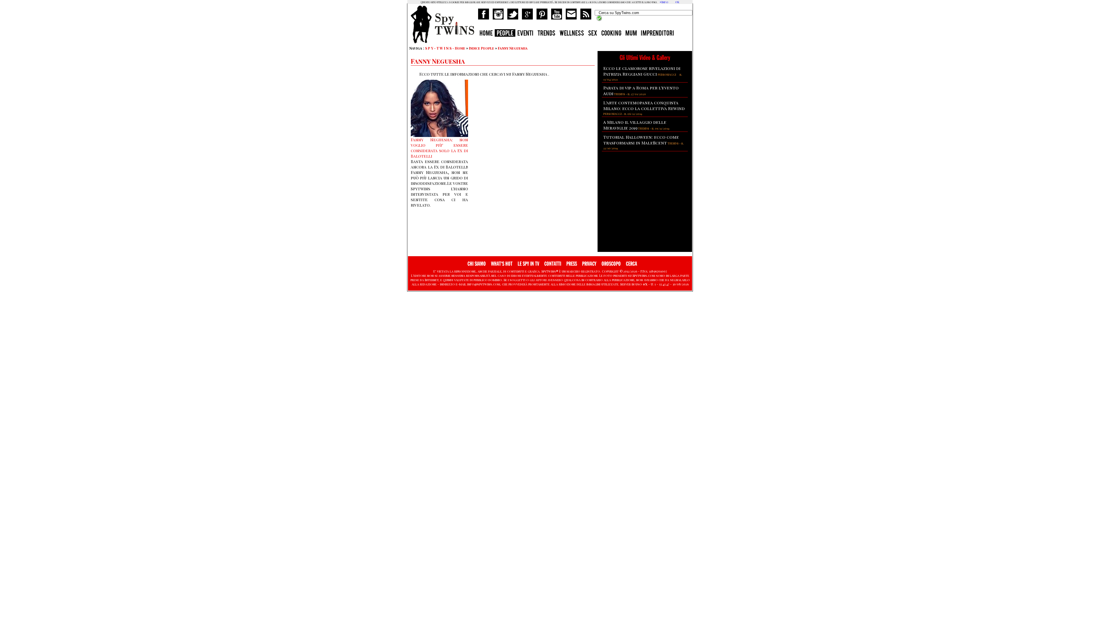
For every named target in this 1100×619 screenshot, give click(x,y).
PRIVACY (589, 263)
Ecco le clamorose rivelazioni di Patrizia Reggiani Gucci (641, 71)
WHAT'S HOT (501, 263)
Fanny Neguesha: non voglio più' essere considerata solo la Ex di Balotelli (439, 148)
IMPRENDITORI (657, 34)
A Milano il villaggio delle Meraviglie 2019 (634, 125)
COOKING (611, 34)
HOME (486, 34)
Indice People (481, 48)
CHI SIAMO (476, 263)
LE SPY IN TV (528, 263)
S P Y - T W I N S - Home (445, 48)
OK (677, 2)
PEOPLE (505, 34)
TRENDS (546, 34)
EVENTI (525, 34)
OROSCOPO (611, 263)
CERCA (631, 263)
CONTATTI (552, 263)
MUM (631, 34)
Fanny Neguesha (513, 48)
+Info (663, 2)
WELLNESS (571, 34)
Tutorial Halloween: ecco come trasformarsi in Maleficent (641, 140)
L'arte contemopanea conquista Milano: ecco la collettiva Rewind (644, 105)
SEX (592, 34)
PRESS (571, 263)
